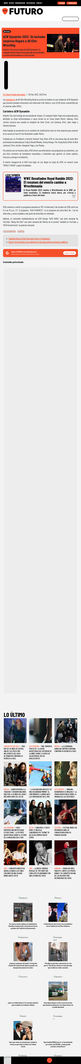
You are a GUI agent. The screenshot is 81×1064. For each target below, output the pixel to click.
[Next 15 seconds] (54, 1060)
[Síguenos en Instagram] (59, 10)
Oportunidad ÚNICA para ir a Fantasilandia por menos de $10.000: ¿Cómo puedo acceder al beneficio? (58, 1044)
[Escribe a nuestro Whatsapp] (79, 10)
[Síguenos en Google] (56, 10)
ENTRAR (62, 3)
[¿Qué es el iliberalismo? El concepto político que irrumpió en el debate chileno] (23, 991)
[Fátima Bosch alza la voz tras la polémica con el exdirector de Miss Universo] (58, 912)
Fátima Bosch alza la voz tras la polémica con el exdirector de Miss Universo (58, 925)
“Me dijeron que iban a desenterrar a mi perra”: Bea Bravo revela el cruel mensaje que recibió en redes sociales (58, 965)
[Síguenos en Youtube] (72, 10)
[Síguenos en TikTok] (62, 10)
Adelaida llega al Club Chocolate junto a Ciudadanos (29, 238)
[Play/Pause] (49, 1060)
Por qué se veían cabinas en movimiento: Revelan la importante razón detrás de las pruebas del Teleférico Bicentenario (23, 926)
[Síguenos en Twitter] (69, 10)
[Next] (59, 1060)
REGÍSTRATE (72, 3)
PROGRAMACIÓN (20, 3)
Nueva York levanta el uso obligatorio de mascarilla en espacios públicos (38, 242)
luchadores (10, 99)
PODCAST (39, 3)
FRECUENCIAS (30, 3)
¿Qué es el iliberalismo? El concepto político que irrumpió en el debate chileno (23, 1004)
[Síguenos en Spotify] (75, 10)
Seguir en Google (70, 253)
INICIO (6, 3)
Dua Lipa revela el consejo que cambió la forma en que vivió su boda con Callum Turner (23, 1044)
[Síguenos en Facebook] (66, 10)
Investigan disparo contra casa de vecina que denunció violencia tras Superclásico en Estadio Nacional (58, 1005)
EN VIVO (11, 3)
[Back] (39, 1060)
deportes (21, 231)
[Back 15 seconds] (44, 1060)
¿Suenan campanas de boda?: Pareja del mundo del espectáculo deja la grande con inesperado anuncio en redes (23, 965)
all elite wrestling (9, 231)
